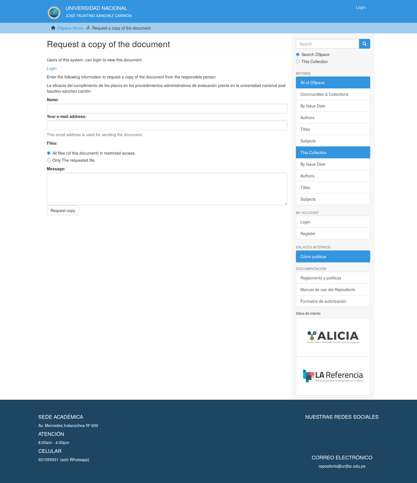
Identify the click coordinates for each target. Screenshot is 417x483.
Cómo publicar (313, 256)
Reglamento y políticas (320, 278)
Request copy (62, 210)
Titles (305, 129)
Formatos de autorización (323, 301)
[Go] (364, 44)
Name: (53, 99)
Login (52, 68)
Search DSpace (316, 54)
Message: (57, 168)
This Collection (315, 61)
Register (307, 233)
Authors (307, 117)
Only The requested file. (74, 160)
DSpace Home (70, 28)
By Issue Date (312, 106)
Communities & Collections (324, 94)
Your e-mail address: (67, 116)
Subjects (308, 141)
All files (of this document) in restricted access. (94, 153)
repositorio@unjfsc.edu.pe (342, 466)
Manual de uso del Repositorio (327, 289)
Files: (53, 143)
